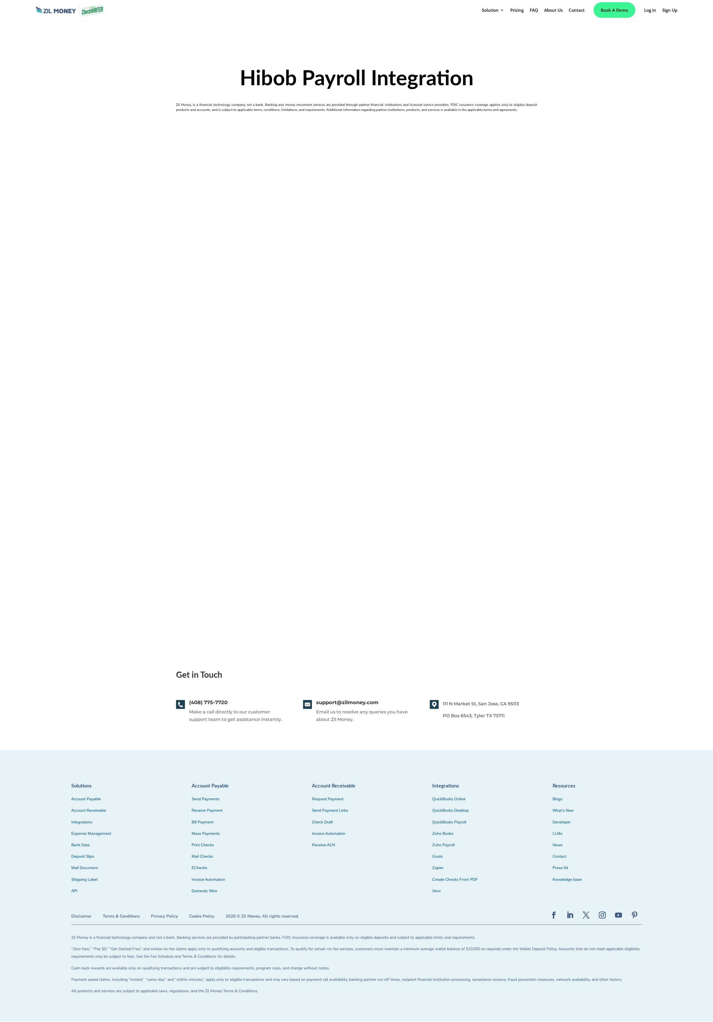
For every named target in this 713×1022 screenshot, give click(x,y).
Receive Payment (207, 810)
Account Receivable (88, 810)
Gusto (437, 856)
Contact (559, 856)
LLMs (557, 833)
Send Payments (205, 799)
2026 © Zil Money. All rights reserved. (262, 916)
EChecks (199, 867)
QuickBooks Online (449, 799)
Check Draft (322, 822)
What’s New (563, 810)
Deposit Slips (82, 856)
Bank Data (80, 845)
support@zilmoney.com (347, 702)
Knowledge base (567, 879)
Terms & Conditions (121, 916)
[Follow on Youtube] (619, 915)
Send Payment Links (330, 810)
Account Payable (86, 799)
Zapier (438, 867)
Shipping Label (84, 879)
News (557, 845)
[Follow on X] (586, 915)
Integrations (81, 822)
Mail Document (84, 867)
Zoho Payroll (443, 845)
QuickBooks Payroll (449, 822)
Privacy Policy (164, 916)
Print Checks (203, 845)
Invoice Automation (208, 879)
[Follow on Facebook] (554, 915)
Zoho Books (442, 833)
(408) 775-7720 (208, 702)
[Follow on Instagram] (602, 915)
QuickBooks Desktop (450, 810)
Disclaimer (81, 916)
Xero (436, 891)
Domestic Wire (204, 891)
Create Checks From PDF (455, 879)
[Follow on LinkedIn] (570, 915)
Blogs (557, 799)
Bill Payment (202, 822)
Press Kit (560, 867)
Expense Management (91, 833)
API (74, 891)
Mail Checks (202, 856)
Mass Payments (206, 833)
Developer (562, 822)
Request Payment (327, 799)
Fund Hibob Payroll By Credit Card (99, 536)
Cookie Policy (201, 916)
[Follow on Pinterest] (635, 915)
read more (68, 571)
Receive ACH (323, 845)
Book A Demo (614, 10)
